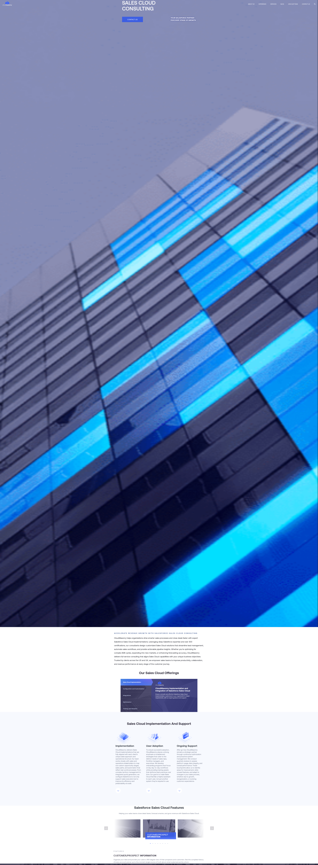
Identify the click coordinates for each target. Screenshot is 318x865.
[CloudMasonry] (7, 3)
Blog (282, 4)
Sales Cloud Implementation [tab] (132, 703)
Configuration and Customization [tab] (133, 710)
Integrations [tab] (127, 717)
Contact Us (306, 4)
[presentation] (106, 850)
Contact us (132, 41)
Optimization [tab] (127, 723)
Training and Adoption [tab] (130, 730)
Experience (262, 4)
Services (273, 4)
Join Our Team (293, 4)
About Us (251, 4)
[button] (315, 4)
